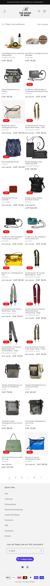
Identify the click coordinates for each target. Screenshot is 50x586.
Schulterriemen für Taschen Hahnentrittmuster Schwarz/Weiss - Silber (12, 348)
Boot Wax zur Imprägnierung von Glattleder (36, 54)
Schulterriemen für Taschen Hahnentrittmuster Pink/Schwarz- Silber (35, 311)
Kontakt (8, 536)
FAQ (6, 494)
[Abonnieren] (40, 551)
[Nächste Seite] (40, 477)
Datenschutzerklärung (14, 510)
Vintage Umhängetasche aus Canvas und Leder (35, 386)
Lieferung (8, 499)
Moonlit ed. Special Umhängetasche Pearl (9, 126)
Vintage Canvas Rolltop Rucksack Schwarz (33, 199)
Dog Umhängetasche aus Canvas (11, 90)
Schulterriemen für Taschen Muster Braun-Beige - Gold (35, 126)
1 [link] (9, 477)
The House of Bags (28, 582)
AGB (6, 525)
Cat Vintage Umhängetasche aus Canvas (35, 422)
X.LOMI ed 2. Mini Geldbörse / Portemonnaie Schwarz (12, 238)
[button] (4, 11)
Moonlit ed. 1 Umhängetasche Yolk (12, 274)
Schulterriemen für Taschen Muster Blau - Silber (12, 310)
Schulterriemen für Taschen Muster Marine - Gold (35, 274)
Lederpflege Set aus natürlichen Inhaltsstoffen (13, 54)
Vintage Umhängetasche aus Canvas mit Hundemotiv (12, 386)
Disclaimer (9, 520)
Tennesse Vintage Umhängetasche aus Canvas (12, 422)
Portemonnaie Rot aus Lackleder (9, 199)
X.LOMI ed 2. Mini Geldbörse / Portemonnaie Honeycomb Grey (36, 90)
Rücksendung (10, 504)
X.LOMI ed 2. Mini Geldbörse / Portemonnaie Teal (35, 238)
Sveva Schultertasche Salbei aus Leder (12, 458)
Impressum (9, 531)
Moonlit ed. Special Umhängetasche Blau (32, 458)
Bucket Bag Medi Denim (10, 162)
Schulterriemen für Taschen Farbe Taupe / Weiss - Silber (35, 348)
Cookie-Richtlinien (12, 515)
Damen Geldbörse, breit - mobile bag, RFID (34, 163)
